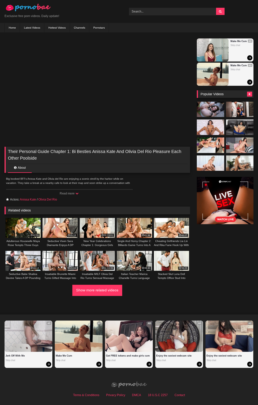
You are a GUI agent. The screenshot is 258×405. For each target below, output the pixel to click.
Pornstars (99, 27)
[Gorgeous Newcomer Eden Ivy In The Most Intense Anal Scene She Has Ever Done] (210, 109)
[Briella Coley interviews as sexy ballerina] (239, 127)
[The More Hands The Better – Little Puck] (210, 145)
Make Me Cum (238, 41)
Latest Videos (32, 27)
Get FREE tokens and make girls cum (128, 355)
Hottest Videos (57, 27)
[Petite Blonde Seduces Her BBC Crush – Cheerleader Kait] (210, 163)
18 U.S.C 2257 (158, 395)
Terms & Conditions (86, 395)
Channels (79, 27)
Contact (180, 395)
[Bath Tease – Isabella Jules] (210, 127)
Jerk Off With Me (15, 355)
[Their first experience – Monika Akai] (239, 145)
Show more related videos (97, 290)
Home (12, 27)
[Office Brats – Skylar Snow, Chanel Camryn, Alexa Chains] (239, 109)
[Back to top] (246, 393)
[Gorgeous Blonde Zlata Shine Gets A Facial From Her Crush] (239, 163)
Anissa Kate (28, 199)
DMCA (136, 395)
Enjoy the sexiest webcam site (174, 355)
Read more (67, 193)
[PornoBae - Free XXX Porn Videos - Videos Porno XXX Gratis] (28, 8)
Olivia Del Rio (47, 199)
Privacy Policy (115, 395)
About (21, 167)
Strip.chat (235, 45)
